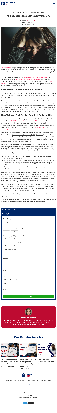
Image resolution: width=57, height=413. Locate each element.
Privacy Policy (9, 380)
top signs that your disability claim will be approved (27, 202)
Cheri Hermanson (30, 20)
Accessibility (43, 380)
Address (5, 283)
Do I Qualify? (28, 296)
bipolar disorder (39, 127)
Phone (5, 264)
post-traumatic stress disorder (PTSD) (28, 79)
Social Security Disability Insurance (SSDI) (24, 121)
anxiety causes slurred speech (25, 194)
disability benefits (41, 84)
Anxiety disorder (6, 68)
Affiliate (33, 380)
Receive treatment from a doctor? (12, 243)
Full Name (6, 258)
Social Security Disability (17, 12)
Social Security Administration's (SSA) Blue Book (27, 135)
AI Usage (28, 380)
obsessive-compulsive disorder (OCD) (36, 77)
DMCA (37, 380)
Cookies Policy (21, 380)
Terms (14, 380)
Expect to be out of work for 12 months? (14, 229)
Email (5, 270)
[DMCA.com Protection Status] (28, 404)
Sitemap (49, 380)
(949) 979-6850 (28, 395)
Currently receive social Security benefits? (14, 222)
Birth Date (6, 277)
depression (4, 129)
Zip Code (5, 289)
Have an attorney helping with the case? (14, 236)
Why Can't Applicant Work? (10, 249)
